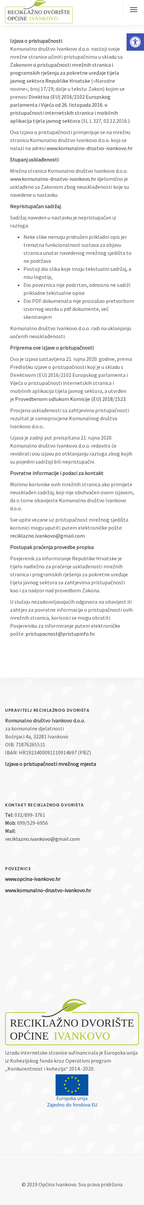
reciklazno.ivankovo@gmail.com (47, 535)
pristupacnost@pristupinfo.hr (59, 633)
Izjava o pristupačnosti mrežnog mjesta (50, 763)
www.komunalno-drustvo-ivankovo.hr (90, 148)
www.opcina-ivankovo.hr (33, 878)
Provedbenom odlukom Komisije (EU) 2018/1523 (70, 399)
